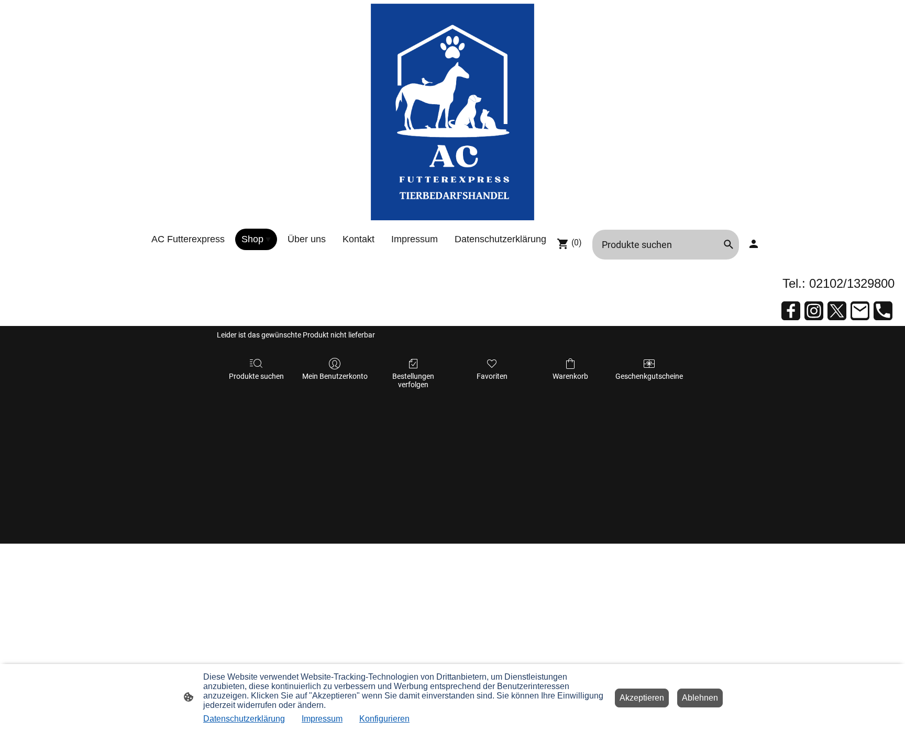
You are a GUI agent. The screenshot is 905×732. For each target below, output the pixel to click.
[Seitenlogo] (453, 112)
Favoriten (492, 376)
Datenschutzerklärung (244, 718)
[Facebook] (790, 310)
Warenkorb (570, 376)
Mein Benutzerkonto (335, 376)
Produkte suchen (256, 376)
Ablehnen (700, 697)
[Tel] (883, 310)
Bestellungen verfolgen (413, 380)
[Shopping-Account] (753, 244)
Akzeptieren (642, 697)
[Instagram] (813, 310)
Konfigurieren (384, 718)
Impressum (322, 718)
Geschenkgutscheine (649, 376)
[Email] (860, 310)
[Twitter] (836, 310)
